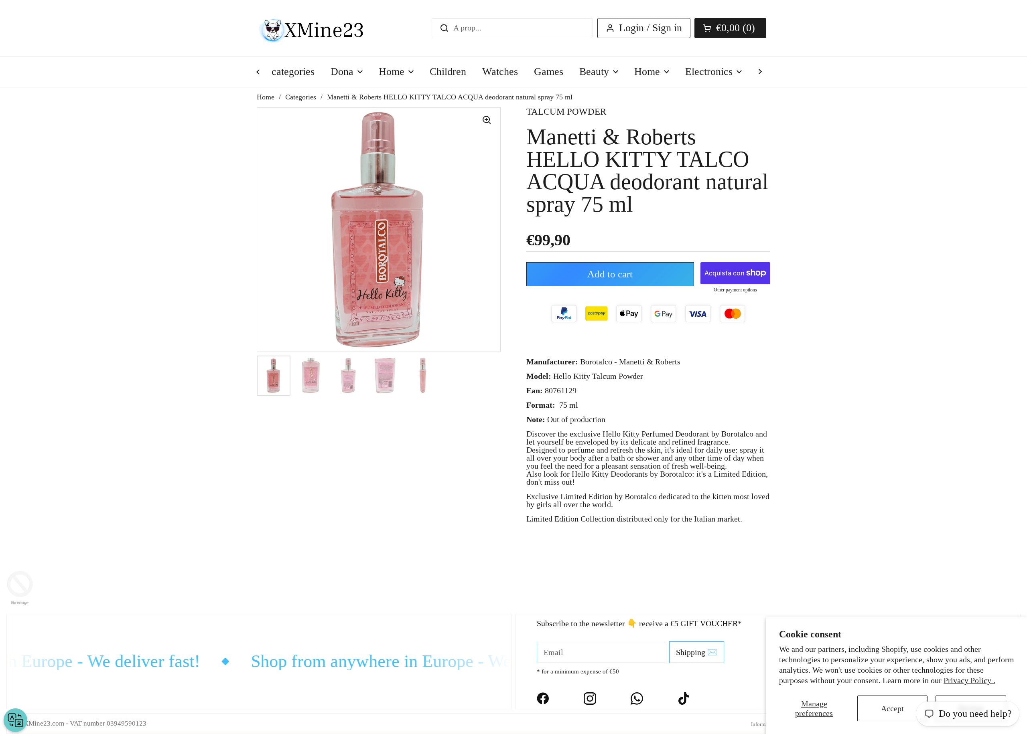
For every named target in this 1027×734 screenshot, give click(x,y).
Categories (300, 97)
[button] (730, 28)
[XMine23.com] (320, 28)
